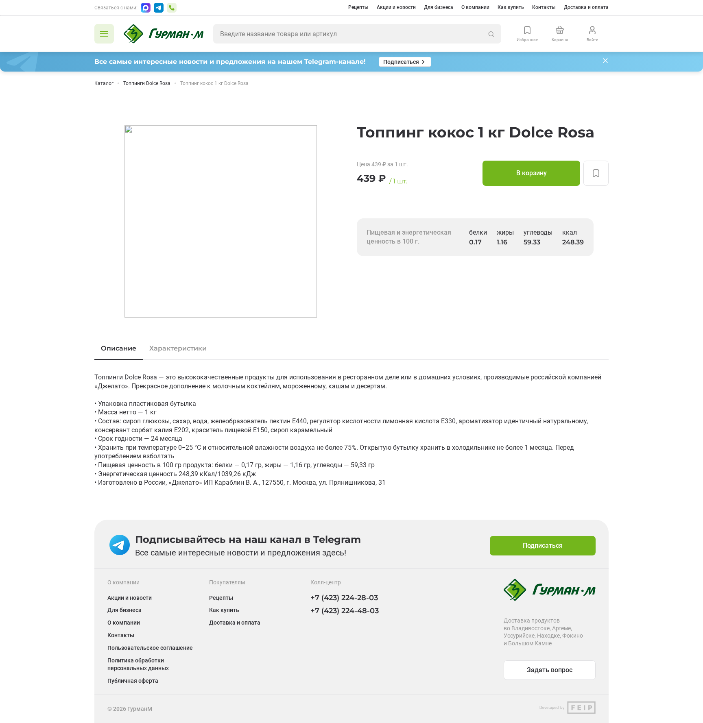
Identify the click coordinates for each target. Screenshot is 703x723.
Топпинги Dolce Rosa (146, 83)
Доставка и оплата (586, 7)
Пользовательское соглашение (150, 648)
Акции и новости (396, 7)
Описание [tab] (118, 348)
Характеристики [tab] (178, 348)
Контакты (544, 7)
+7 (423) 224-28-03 (344, 597)
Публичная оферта (132, 680)
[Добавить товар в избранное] (596, 173)
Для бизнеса (438, 7)
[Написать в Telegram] (159, 8)
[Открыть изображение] (220, 221)
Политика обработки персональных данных (138, 664)
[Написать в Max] (146, 8)
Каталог (104, 83)
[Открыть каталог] (104, 34)
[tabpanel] (351, 430)
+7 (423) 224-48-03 (344, 610)
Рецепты (358, 7)
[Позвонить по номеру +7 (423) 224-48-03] (172, 8)
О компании (475, 7)
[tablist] (351, 348)
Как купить (511, 7)
